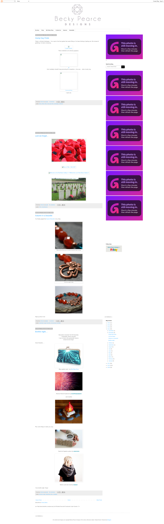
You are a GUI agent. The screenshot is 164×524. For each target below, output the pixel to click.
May (110, 352)
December (111, 330)
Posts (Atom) (44, 502)
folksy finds (44, 103)
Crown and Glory (68, 90)
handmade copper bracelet (44, 323)
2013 (108, 327)
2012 (108, 329)
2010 (108, 365)
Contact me (58, 30)
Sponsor (65, 30)
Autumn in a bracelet (43, 216)
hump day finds (50, 103)
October (111, 342)
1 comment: (51, 320)
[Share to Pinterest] (64, 102)
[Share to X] (60, 102)
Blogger (109, 519)
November (111, 332)
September (111, 345)
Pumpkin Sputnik (68, 48)
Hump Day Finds (42, 38)
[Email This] (57, 102)
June (110, 351)
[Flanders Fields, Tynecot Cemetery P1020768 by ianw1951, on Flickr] (68, 200)
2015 (108, 323)
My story (37, 30)
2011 (108, 363)
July (110, 348)
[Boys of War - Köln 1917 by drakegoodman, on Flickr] (69, 167)
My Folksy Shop (49, 30)
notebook (61, 103)
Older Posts (99, 500)
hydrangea (56, 103)
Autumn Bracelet (50, 219)
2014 (108, 325)
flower (40, 103)
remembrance (45, 206)
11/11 (40, 206)
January (111, 361)
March (110, 357)
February (111, 358)
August (110, 347)
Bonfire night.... (41, 332)
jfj (68, 67)
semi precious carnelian (56, 323)
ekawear (75, 484)
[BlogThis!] (59, 102)
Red (72, 369)
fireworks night (42, 494)
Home (69, 500)
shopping (55, 494)
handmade (48, 494)
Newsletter (71, 30)
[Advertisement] (69, 119)
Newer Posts (39, 500)
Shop (42, 30)
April (110, 355)
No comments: (52, 204)
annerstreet (76, 451)
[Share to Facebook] (62, 102)
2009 (108, 367)
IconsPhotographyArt (76, 393)
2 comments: (52, 101)
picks (52, 494)
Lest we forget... (41, 136)
